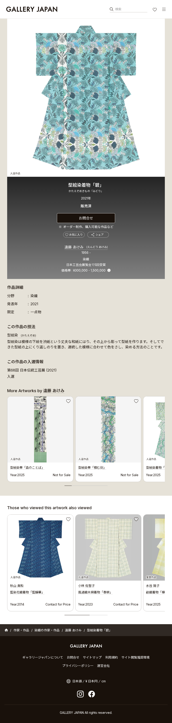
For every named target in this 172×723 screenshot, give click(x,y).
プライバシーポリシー (78, 666)
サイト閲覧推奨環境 (135, 657)
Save (67, 401)
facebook (91, 694)
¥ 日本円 (91, 681)
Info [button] (109, 270)
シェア (100, 234)
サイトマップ (92, 657)
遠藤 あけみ (86, 247)
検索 (118, 9)
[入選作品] (86, 98)
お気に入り (155, 10)
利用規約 (111, 657)
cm (103, 681)
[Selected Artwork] (40, 548)
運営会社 (103, 666)
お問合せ (86, 218)
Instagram (80, 694)
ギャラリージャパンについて (42, 657)
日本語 (77, 681)
